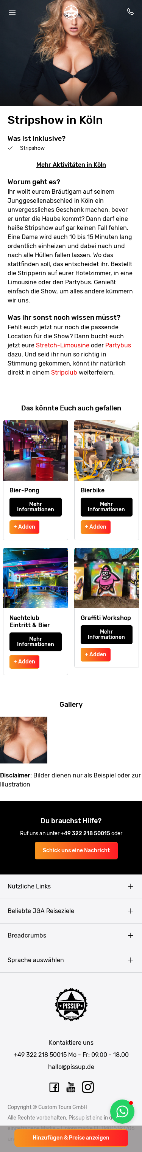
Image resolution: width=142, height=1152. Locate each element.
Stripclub (64, 372)
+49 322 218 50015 (86, 833)
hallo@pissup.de (71, 1066)
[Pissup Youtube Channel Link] (71, 1087)
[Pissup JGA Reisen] (71, 12)
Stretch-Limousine (62, 345)
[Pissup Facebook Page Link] (54, 1087)
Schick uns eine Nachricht (76, 850)
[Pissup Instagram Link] (88, 1087)
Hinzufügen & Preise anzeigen (71, 1138)
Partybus (118, 345)
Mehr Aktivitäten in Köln (71, 164)
